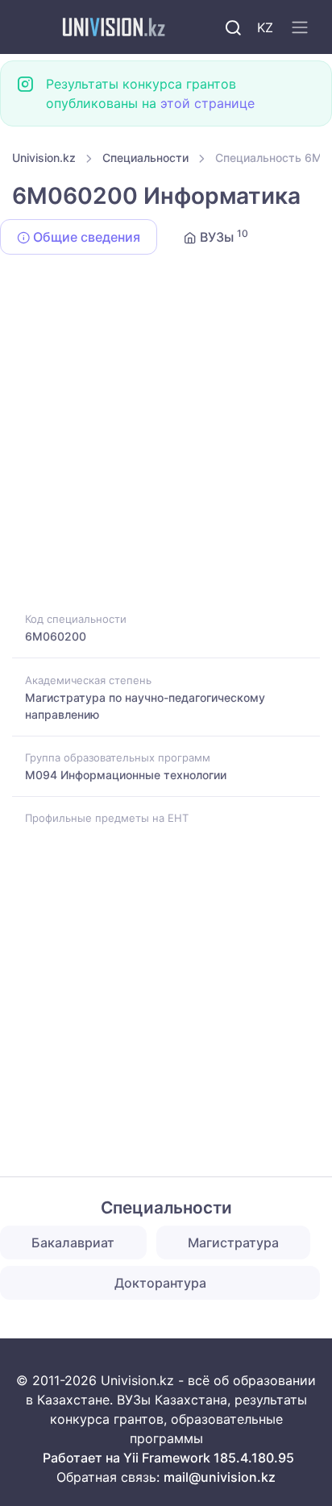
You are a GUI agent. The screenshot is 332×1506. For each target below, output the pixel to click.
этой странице (207, 103)
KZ (265, 27)
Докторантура (160, 1283)
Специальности (145, 157)
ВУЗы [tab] (222, 236)
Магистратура (233, 1242)
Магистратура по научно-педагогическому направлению (145, 706)
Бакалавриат (72, 1242)
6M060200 (55, 636)
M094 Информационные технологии (125, 775)
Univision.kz (44, 157)
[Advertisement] (166, 436)
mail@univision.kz (220, 1477)
